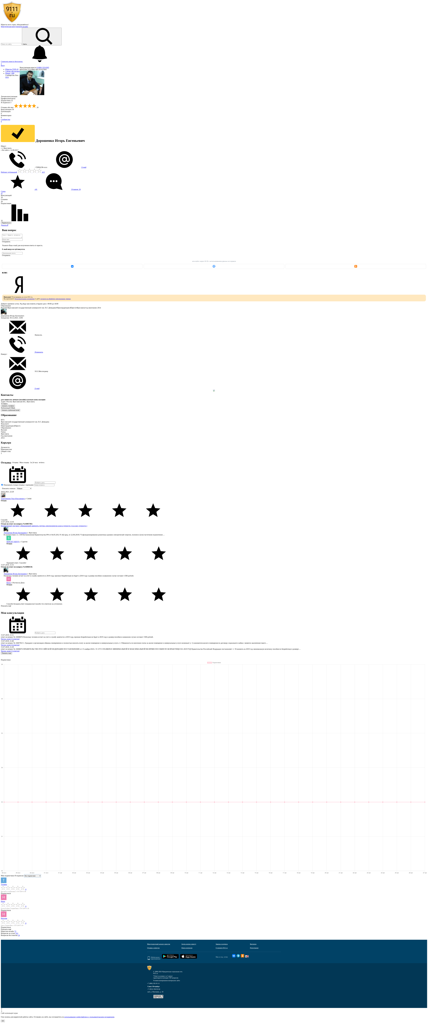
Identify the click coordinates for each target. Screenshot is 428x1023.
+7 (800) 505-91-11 (153, 983)
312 (16, 933)
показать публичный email (10, 410)
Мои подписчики (7, 876)
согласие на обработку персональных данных (55, 299)
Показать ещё (6, 606)
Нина (8, 583)
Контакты (253, 944)
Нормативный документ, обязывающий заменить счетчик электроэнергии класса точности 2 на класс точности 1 (44, 526)
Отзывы (15, 462)
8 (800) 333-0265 (43, 67)
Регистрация (254, 948)
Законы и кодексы (222, 944)
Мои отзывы (24, 462)
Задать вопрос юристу (188, 944)
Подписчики (7, 100)
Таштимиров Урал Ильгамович (13, 499)
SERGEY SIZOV (13, 542)
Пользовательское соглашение (25, 299)
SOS (7, 77)
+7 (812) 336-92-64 (153, 989)
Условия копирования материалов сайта (166, 980)
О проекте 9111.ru (222, 948)
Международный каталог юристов (158, 944)
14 (19, 935)
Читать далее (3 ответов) (10, 639)
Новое (9, 73)
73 (15, 931)
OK (3, 1021)
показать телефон (8, 406)
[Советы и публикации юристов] (12, 23)
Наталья (4, 918)
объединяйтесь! (23, 25)
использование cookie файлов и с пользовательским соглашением (89, 1017)
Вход (3, 65)
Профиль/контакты (8, 98)
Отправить (6, 242)
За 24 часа (34, 462)
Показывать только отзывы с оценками (18, 485)
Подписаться (6, 223)
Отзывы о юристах (153, 948)
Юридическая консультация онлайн (14, 27)
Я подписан (6, 102)
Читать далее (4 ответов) (10, 645)
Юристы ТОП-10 (11, 69)
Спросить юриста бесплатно (12, 61)
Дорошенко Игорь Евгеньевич (15, 533)
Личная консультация (9, 96)
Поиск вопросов (186, 948)
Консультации (7, 109)
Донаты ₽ (4, 225)
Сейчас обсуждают (12, 71)
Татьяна (4, 884)
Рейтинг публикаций (9, 172)
